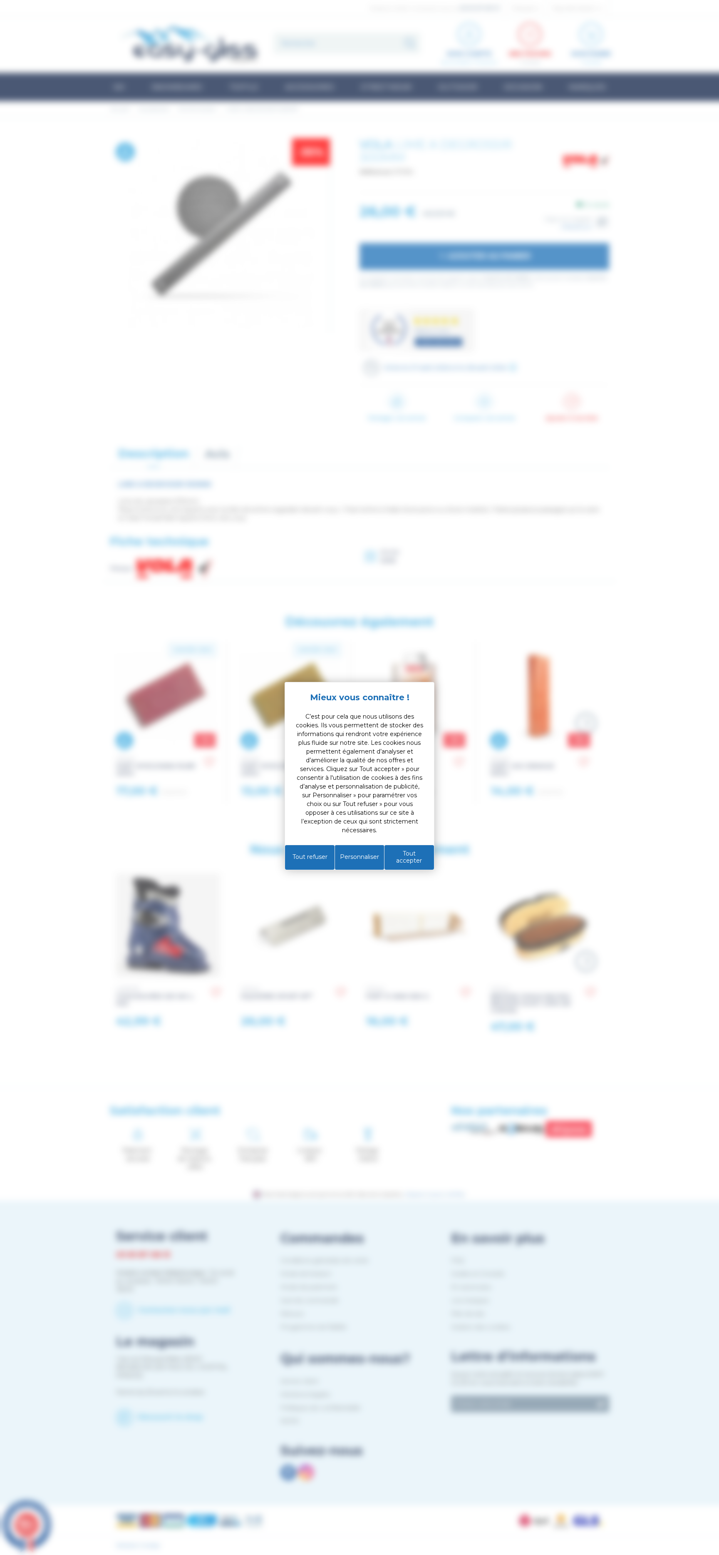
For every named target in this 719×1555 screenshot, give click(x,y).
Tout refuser (310, 857)
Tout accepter (409, 857)
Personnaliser (359, 857)
